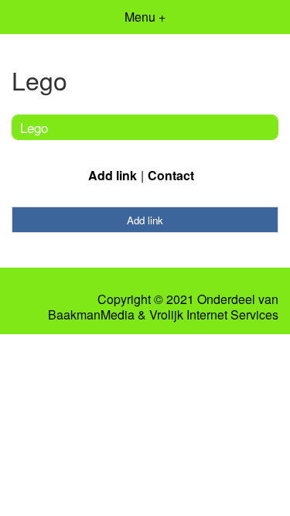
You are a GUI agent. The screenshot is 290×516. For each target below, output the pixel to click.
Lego (34, 127)
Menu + (145, 17)
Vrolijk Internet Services (213, 315)
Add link (112, 175)
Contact (171, 175)
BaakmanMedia (91, 315)
